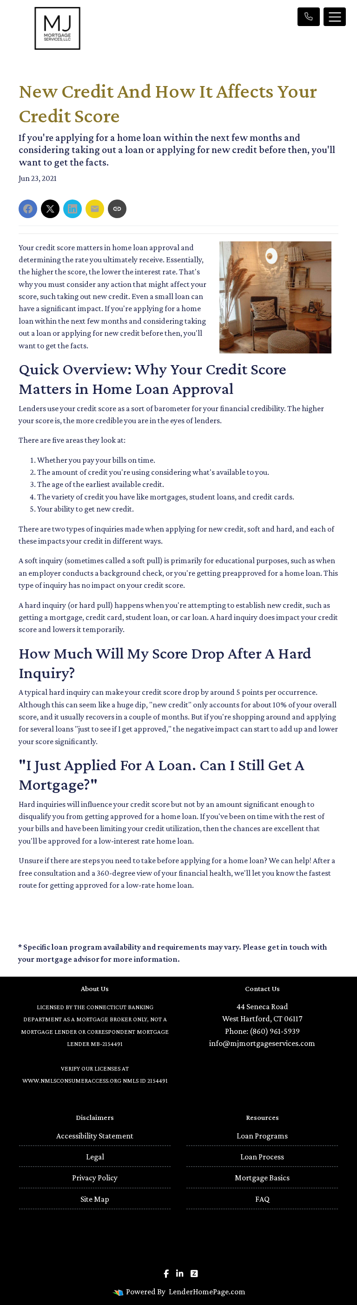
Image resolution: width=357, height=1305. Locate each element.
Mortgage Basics (262, 1177)
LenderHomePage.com (207, 1291)
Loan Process (262, 1156)
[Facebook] (166, 1274)
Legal (95, 1156)
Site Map (94, 1199)
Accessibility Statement (94, 1135)
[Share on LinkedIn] (72, 209)
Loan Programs (262, 1135)
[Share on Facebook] (28, 209)
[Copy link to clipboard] (117, 209)
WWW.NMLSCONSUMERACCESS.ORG (71, 1080)
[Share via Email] (95, 209)
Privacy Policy (95, 1177)
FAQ (262, 1199)
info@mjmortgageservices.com (262, 1043)
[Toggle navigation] (335, 16)
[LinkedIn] (179, 1274)
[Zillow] (194, 1274)
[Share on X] (50, 209)
